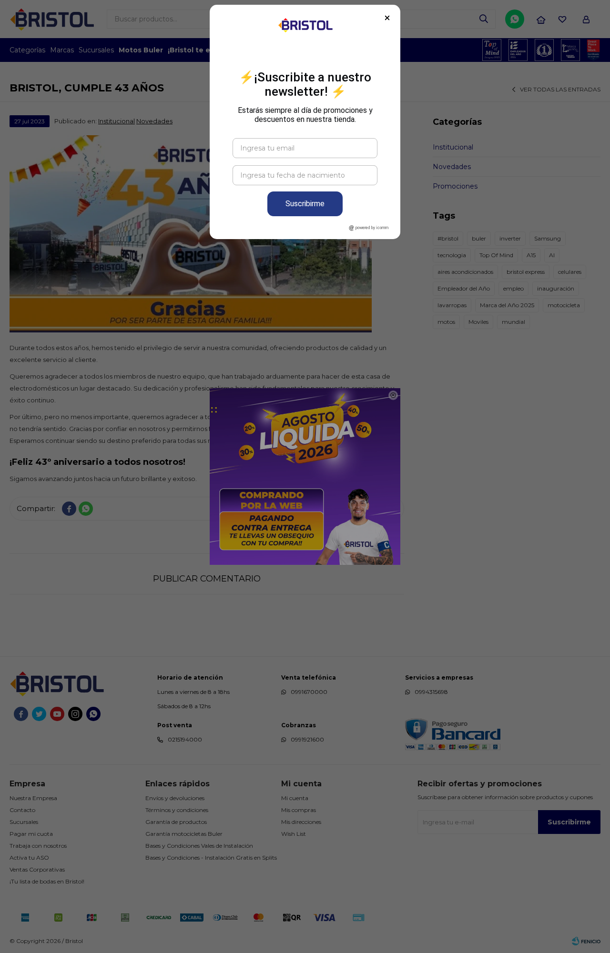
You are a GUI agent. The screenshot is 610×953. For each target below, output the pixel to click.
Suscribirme (305, 203)
